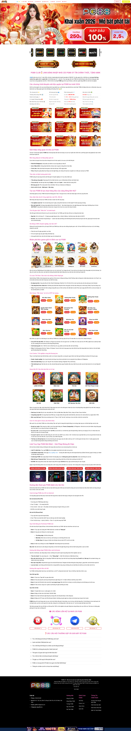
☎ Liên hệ (64, 1)
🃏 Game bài (52, 1)
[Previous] (4, 24)
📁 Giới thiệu (24, 1)
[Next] (126, 24)
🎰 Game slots (45, 1)
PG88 (62, 679)
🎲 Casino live (38, 1)
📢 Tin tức (58, 1)
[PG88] (8, 1)
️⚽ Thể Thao (30, 1)
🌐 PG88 (18, 1)
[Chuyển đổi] (31, 638)
